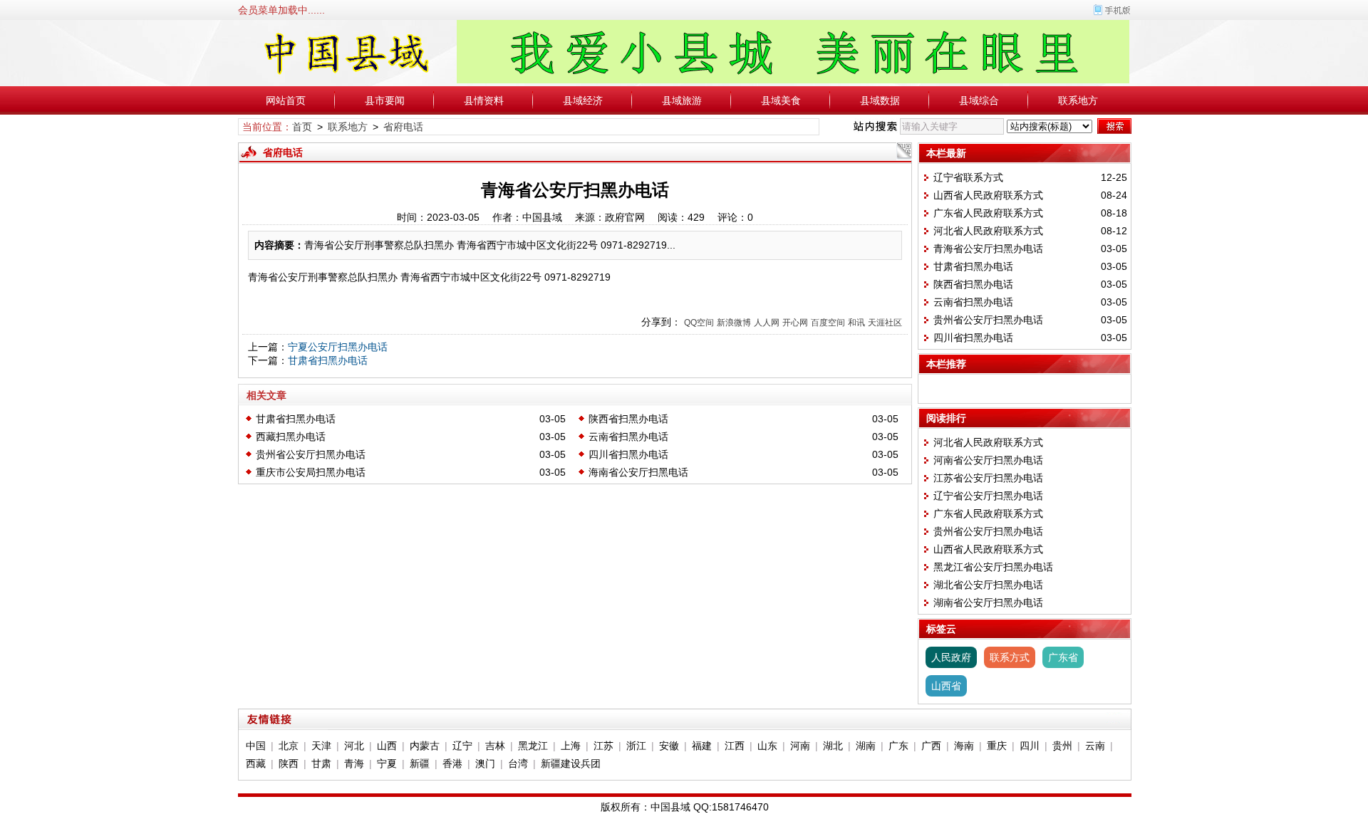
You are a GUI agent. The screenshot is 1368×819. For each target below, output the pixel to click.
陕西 (289, 763)
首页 (302, 126)
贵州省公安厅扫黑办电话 (311, 454)
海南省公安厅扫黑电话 (638, 472)
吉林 (495, 745)
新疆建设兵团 (571, 763)
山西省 (946, 686)
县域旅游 (682, 100)
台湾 (518, 763)
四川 (1030, 745)
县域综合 (979, 100)
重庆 (997, 745)
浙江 (636, 745)
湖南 (866, 745)
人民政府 (951, 657)
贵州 (1062, 745)
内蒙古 (425, 745)
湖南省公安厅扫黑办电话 (988, 602)
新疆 (420, 763)
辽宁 (462, 745)
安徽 (669, 745)
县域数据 (880, 100)
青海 (354, 763)
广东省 (1063, 657)
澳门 (485, 763)
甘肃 (321, 763)
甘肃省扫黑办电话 (328, 360)
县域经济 (583, 100)
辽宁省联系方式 (968, 177)
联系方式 (1010, 657)
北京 (289, 745)
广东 (898, 745)
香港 (452, 763)
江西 (735, 745)
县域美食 (781, 100)
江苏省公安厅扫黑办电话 (988, 478)
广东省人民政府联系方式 (988, 213)
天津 (321, 745)
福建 (702, 745)
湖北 (833, 745)
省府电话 (403, 126)
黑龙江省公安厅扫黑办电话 (993, 567)
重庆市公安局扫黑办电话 (311, 472)
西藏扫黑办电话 (291, 436)
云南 (1095, 745)
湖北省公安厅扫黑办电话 (988, 584)
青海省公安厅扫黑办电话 (988, 248)
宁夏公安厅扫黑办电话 (338, 347)
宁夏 (387, 763)
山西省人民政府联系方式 (988, 195)
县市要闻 (385, 100)
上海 (571, 745)
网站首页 (286, 100)
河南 (800, 745)
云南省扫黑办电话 (628, 436)
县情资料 (484, 100)
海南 (964, 745)
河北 (354, 745)
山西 (387, 745)
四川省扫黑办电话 (628, 454)
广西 (931, 745)
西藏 (256, 763)
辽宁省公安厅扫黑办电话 (988, 495)
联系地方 (1078, 100)
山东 (767, 745)
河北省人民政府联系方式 (988, 230)
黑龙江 (533, 745)
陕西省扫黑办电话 (628, 418)
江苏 (603, 745)
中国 (256, 745)
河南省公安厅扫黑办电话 (988, 460)
